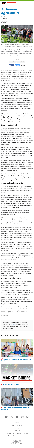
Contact (17, 423)
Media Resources (17, 425)
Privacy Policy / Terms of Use (17, 436)
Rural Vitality (21, 61)
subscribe (13, 324)
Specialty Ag (13, 61)
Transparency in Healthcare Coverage (17, 433)
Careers (17, 428)
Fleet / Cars (17, 431)
